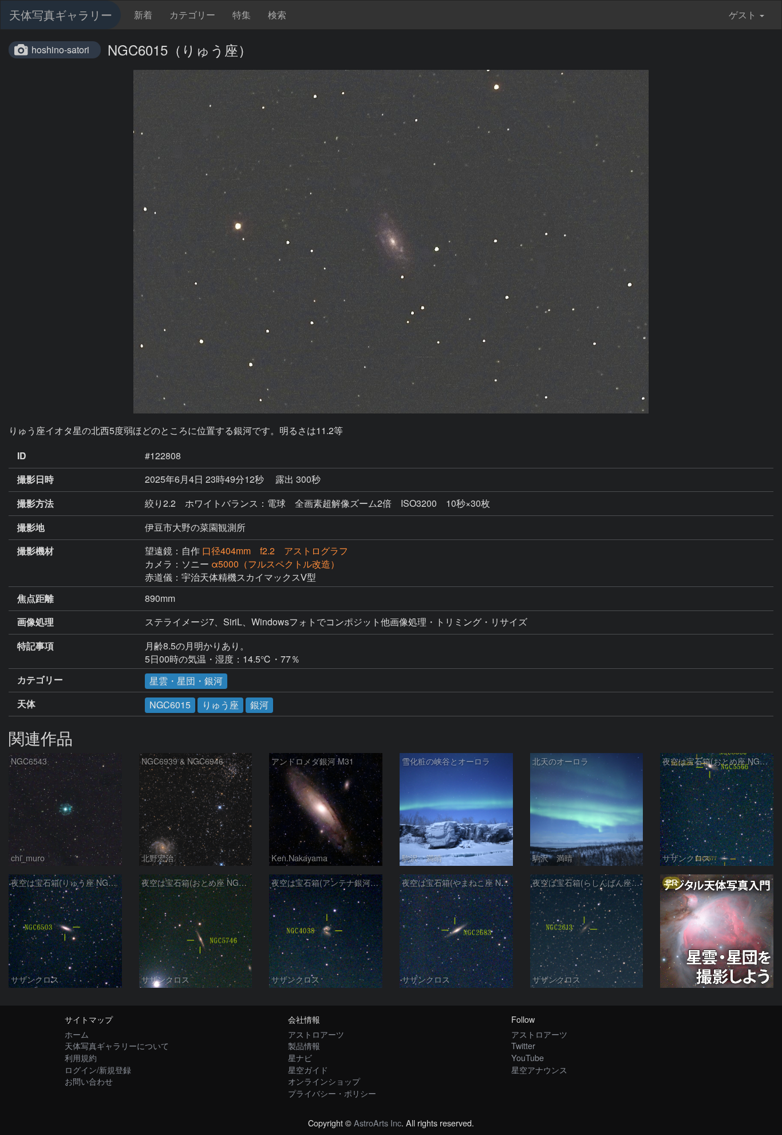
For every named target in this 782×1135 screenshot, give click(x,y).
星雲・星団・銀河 (186, 680)
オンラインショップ (324, 1081)
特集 (241, 14)
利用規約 (81, 1057)
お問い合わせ (89, 1081)
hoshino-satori (60, 49)
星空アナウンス (539, 1069)
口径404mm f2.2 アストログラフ (275, 550)
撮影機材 (35, 551)
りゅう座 (220, 704)
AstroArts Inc (377, 1123)
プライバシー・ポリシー (332, 1093)
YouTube (527, 1057)
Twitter (523, 1045)
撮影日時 (35, 479)
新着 (143, 14)
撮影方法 (35, 503)
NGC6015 (170, 704)
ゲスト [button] (742, 14)
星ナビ (300, 1057)
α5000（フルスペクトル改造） (275, 563)
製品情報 (304, 1045)
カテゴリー (192, 14)
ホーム (77, 1034)
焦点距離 (35, 598)
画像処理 (35, 622)
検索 (277, 14)
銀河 (259, 704)
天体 (26, 703)
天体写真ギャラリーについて (117, 1045)
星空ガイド (308, 1069)
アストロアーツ (316, 1034)
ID (21, 456)
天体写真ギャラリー (60, 14)
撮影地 (31, 527)
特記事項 (35, 646)
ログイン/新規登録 (98, 1069)
